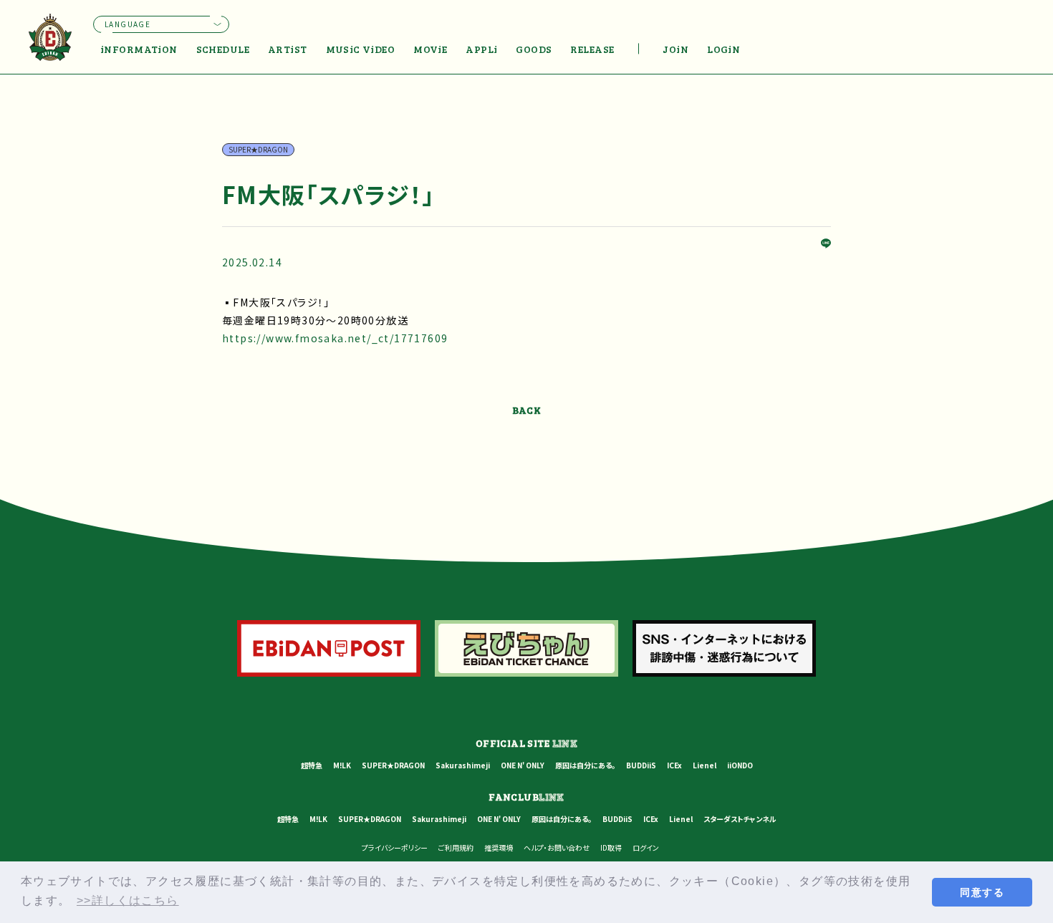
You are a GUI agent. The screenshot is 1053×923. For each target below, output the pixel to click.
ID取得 (611, 847)
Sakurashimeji (463, 765)
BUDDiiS (641, 765)
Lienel (704, 765)
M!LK (342, 765)
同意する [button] (982, 892)
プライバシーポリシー (395, 847)
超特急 (311, 765)
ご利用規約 (455, 847)
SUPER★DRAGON (393, 765)
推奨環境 (498, 847)
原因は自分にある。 (585, 765)
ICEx (674, 765)
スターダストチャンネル (739, 818)
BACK (527, 410)
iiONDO (740, 765)
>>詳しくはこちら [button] (128, 900)
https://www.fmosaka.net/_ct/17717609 (335, 338)
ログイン (646, 847)
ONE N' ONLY (522, 765)
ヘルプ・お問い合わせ (557, 847)
